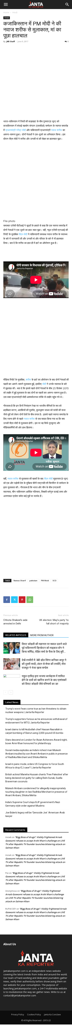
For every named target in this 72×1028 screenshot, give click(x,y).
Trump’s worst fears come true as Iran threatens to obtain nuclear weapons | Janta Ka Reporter (35, 710)
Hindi (14, 12)
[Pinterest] (22, 599)
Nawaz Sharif (20, 580)
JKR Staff (10, 41)
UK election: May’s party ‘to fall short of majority (54, 622)
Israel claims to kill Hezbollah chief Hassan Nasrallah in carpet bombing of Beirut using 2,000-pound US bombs (34, 731)
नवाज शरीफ (56, 130)
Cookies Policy (34, 1014)
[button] (5, 4)
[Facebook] (6, 599)
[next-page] (11, 692)
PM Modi (45, 580)
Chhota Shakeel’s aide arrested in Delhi (15, 622)
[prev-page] (5, 692)
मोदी (44, 384)
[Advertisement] (36, 82)
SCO (54, 580)
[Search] (67, 4)
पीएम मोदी (23, 234)
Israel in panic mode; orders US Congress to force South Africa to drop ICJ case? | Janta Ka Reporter (34, 766)
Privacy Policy (17, 1014)
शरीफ (28, 379)
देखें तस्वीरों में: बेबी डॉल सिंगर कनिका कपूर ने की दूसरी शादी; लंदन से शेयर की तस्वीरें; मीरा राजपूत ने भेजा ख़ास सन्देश (44, 663)
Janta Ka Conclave (52, 1014)
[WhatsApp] (29, 599)
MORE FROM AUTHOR (42, 635)
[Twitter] (14, 599)
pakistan (33, 580)
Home (6, 12)
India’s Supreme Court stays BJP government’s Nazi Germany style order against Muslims (32, 804)
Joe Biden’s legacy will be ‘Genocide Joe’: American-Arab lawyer (35, 814)
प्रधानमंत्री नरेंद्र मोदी (15, 130)
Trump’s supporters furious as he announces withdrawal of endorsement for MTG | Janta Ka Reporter (36, 721)
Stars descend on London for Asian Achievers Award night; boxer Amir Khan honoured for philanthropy (36, 741)
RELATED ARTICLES (15, 635)
